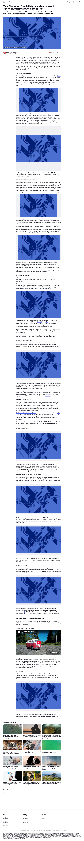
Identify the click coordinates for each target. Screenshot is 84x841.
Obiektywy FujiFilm (26, 819)
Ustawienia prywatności (60, 830)
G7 (24, 611)
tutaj (26, 838)
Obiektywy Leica (25, 822)
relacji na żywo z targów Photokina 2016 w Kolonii (45, 716)
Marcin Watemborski (11, 52)
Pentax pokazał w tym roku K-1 (26, 674)
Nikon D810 (28, 264)
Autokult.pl (42, 2)
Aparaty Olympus (6, 823)
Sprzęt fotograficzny (45, 819)
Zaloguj (75, 2)
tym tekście (47, 396)
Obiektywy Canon (25, 815)
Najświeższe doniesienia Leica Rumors (26, 412)
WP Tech (16, 2)
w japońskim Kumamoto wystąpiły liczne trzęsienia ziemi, (33, 187)
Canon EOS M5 (35, 115)
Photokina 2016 (20, 57)
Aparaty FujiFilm (6, 819)
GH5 (55, 569)
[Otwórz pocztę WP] (67, 2)
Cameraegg (22, 558)
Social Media (44, 817)
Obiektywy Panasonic (26, 821)
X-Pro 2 (49, 344)
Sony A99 (39, 321)
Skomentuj (52, 52)
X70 (55, 344)
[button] (70, 2)
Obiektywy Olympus (26, 823)
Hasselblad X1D (36, 391)
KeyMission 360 (42, 219)
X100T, (44, 385)
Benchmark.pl (23, 2)
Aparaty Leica (5, 822)
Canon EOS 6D (52, 80)
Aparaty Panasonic (6, 821)
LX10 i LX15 (23, 610)
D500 (59, 182)
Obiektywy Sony (25, 818)
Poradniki (43, 818)
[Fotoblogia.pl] (11, 2)
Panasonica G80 (47, 610)
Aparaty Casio (5, 825)
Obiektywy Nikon (25, 817)
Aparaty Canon (5, 815)
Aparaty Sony (5, 818)
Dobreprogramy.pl (33, 2)
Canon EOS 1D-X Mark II (34, 79)
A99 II (47, 321)
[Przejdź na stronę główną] (4, 3)
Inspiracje (43, 815)
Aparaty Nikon (5, 817)
